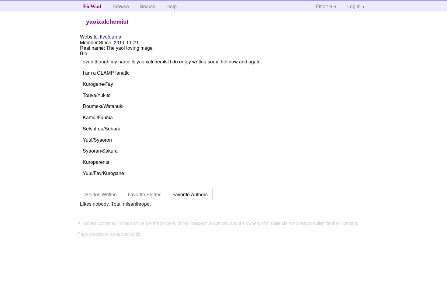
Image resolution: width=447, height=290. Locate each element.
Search (147, 6)
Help (171, 6)
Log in (354, 6)
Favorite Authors (190, 194)
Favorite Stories (144, 194)
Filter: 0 (324, 6)
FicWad (92, 6)
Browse (121, 6)
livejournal (111, 36)
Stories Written (101, 194)
